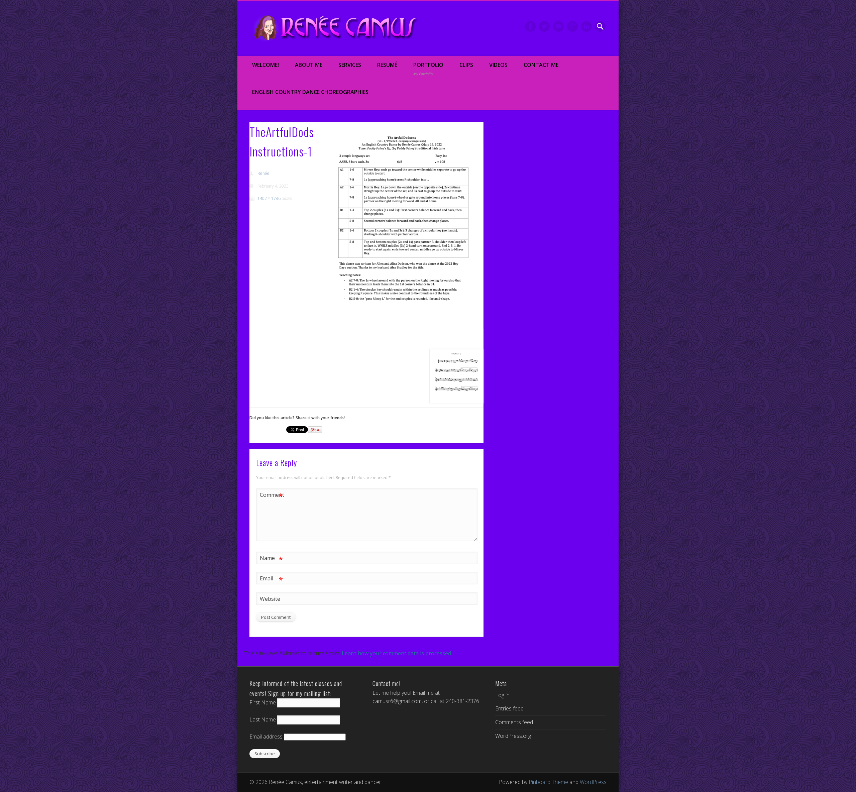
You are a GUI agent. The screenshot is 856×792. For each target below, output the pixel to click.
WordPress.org (513, 736)
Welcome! (265, 65)
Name (271, 559)
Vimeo (558, 26)
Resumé (387, 65)
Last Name (262, 719)
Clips (466, 65)
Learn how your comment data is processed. (397, 653)
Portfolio (428, 69)
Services (349, 65)
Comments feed (514, 722)
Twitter (544, 26)
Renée (263, 173)
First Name (262, 702)
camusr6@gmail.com (397, 701)
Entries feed (509, 708)
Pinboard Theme (548, 782)
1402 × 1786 (269, 198)
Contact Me (541, 65)
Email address (266, 736)
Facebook (530, 26)
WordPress (593, 782)
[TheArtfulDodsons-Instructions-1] (402, 225)
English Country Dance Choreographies (310, 92)
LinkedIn (586, 26)
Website (270, 598)
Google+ (572, 26)
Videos (498, 65)
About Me (308, 65)
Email (271, 579)
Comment (271, 496)
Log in (502, 695)
